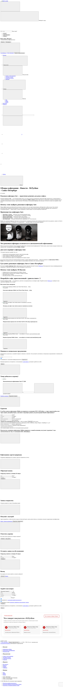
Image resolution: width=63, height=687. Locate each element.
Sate (6, 99)
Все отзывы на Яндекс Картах (51, 616)
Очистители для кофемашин (9, 650)
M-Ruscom (41, 266)
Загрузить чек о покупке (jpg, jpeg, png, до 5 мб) (10, 421)
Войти (4, 174)
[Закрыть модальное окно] (10, 369)
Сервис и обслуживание (10, 75)
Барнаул (5, 36)
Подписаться (24, 359)
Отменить (3, 538)
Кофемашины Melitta (7, 649)
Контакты (5, 103)
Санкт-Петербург (6, 34)
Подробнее (5, 301)
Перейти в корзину (4, 396)
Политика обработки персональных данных (12, 684)
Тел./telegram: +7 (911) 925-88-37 (7, 53)
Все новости (5, 664)
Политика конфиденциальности (9, 683)
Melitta (6, 101)
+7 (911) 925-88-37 (4, 642)
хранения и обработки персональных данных (19, 602)
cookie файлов (26, 361)
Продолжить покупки (13, 396)
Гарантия (7, 79)
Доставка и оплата (9, 77)
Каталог (4, 55)
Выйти (6, 576)
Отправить (3, 478)
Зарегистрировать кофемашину (7, 426)
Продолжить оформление (18, 521)
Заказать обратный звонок (19, 53)
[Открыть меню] (0, 1)
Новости (5, 104)
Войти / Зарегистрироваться (6, 521)
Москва (4, 33)
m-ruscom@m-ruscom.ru (5, 643)
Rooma (6, 102)
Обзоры (4, 666)
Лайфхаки (5, 667)
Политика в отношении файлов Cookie (11, 685)
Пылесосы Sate (6, 651)
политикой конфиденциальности (14, 600)
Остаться (2, 576)
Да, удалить (8, 538)
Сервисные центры (9, 78)
